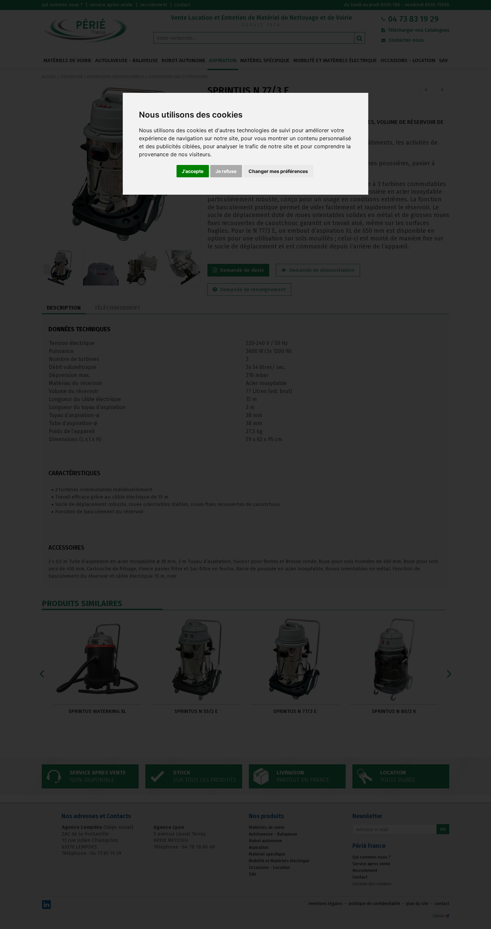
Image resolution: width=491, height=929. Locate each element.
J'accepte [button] (192, 171)
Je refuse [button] (225, 171)
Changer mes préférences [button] (278, 171)
